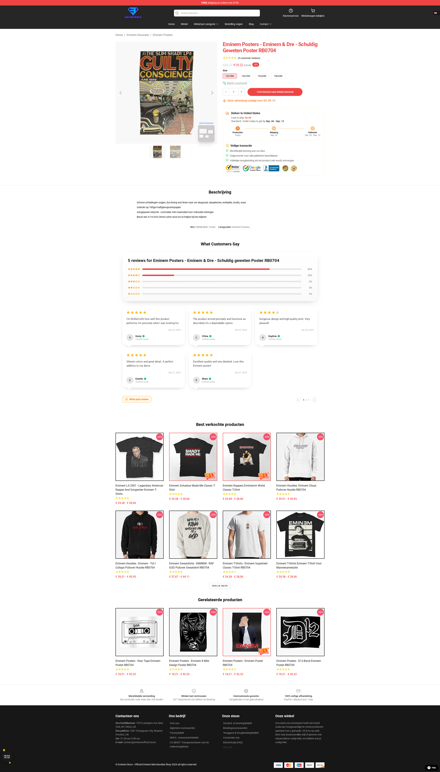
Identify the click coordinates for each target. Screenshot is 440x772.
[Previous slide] (120, 92)
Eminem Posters (163, 35)
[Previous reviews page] (298, 400)
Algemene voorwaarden (182, 728)
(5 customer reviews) (249, 58)
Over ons (174, 723)
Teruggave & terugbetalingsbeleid (240, 732)
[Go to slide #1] (157, 152)
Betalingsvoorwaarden (235, 728)
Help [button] (434, 768)
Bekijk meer (220, 586)
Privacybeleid (177, 732)
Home (119, 35)
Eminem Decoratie (138, 35)
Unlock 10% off (7, 757)
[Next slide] (212, 92)
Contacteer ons (231, 737)
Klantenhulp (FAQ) (233, 742)
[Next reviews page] (314, 400)
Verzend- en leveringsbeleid (237, 723)
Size (225, 70)
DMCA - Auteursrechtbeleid (184, 737)
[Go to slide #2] (175, 152)
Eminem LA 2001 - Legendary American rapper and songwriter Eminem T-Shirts (139, 489)
